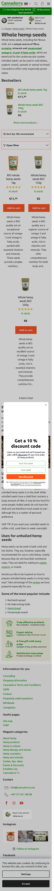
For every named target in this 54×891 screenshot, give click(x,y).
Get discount (26, 476)
